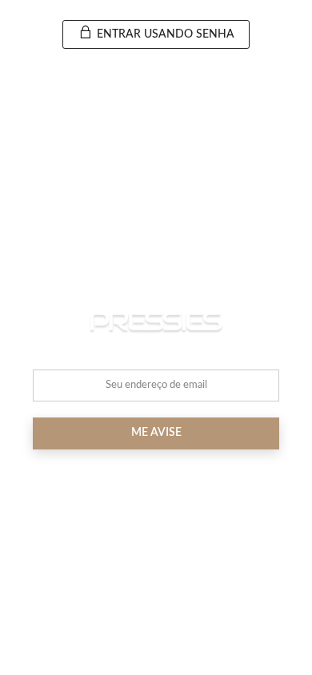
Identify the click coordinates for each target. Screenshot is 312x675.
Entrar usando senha (164, 34)
